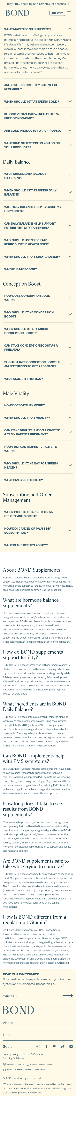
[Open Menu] (69, 13)
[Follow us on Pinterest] (55, 1046)
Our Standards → (41, 1070)
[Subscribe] (68, 995)
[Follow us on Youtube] (71, 1046)
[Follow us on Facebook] (46, 1046)
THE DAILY (57, 13)
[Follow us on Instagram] (38, 1046)
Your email (11, 995)
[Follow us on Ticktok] (63, 1046)
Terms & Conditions (34, 1054)
